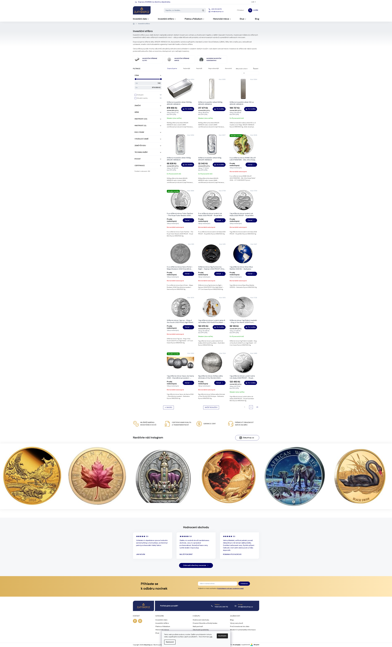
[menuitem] (141, 19)
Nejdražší (199, 69)
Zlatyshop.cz (248, 437)
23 (257, 407)
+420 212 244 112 (221, 607)
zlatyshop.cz (140, 621)
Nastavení (170, 642)
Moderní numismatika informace (243, 630)
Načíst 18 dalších (211, 407)
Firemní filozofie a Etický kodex (205, 623)
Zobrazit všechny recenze (194, 565)
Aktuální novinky (149, 98)
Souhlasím (222, 636)
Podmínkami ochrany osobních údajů (230, 589)
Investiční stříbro (162, 623)
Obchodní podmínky (201, 630)
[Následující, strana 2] (251, 407)
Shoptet (256, 644)
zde (211, 637)
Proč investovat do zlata (239, 626)
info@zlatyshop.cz (245, 607)
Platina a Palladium (162, 626)
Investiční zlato (161, 620)
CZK (252, 2)
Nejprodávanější (213, 69)
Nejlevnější (186, 69)
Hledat (203, 10)
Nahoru (169, 407)
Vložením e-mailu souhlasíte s (221, 589)
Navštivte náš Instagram (148, 438)
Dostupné (149, 95)
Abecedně (228, 69)
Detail (250, 165)
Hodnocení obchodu (201, 620)
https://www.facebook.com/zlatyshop (135, 621)
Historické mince (162, 630)
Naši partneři (198, 626)
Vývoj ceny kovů (236, 623)
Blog (231, 620)
